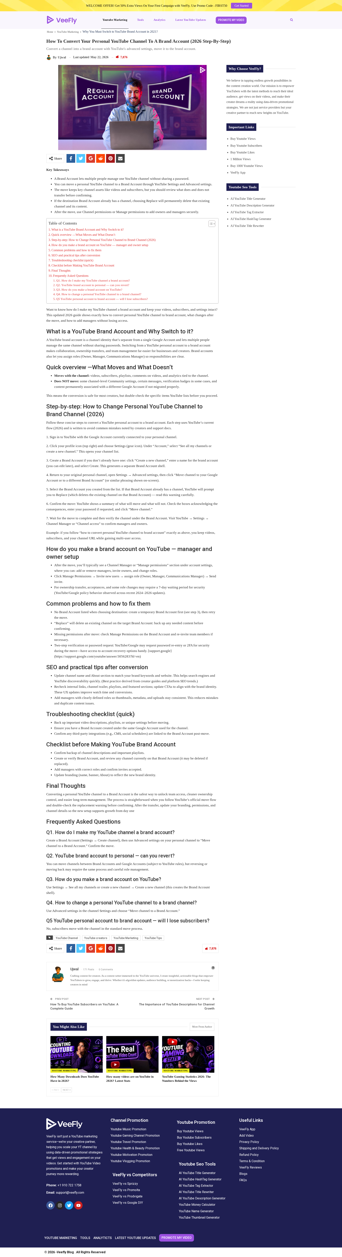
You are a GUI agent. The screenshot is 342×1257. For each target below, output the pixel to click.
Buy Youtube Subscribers (246, 145)
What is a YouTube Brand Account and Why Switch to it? (87, 229)
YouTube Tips (153, 938)
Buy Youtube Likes (242, 152)
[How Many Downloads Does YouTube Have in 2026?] (76, 1054)
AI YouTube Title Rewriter (247, 225)
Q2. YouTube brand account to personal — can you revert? (92, 285)
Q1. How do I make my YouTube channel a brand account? (93, 280)
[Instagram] (60, 1205)
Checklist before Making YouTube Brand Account (82, 265)
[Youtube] (78, 1205)
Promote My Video (231, 20)
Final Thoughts (60, 270)
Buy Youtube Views (243, 138)
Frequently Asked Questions (70, 275)
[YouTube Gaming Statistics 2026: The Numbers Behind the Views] (188, 1054)
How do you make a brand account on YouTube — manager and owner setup (99, 245)
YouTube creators (95, 938)
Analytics (159, 19)
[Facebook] (50, 1205)
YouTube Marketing (68, 31)
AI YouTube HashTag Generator (250, 219)
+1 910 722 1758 (69, 1185)
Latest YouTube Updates (190, 19)
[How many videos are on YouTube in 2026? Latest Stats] (132, 1054)
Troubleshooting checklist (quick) (72, 260)
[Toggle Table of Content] (209, 223)
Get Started (242, 5)
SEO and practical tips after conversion (75, 255)
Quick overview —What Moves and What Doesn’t (83, 234)
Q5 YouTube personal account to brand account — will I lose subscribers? (102, 299)
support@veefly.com (70, 1192)
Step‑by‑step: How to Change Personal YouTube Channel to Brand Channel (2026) (103, 240)
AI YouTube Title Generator (247, 198)
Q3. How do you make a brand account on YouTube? (89, 289)
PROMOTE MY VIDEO (177, 1238)
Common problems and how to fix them (76, 250)
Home (50, 31)
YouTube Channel (67, 938)
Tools (140, 19)
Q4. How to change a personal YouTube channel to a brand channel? (98, 294)
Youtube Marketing (115, 19)
